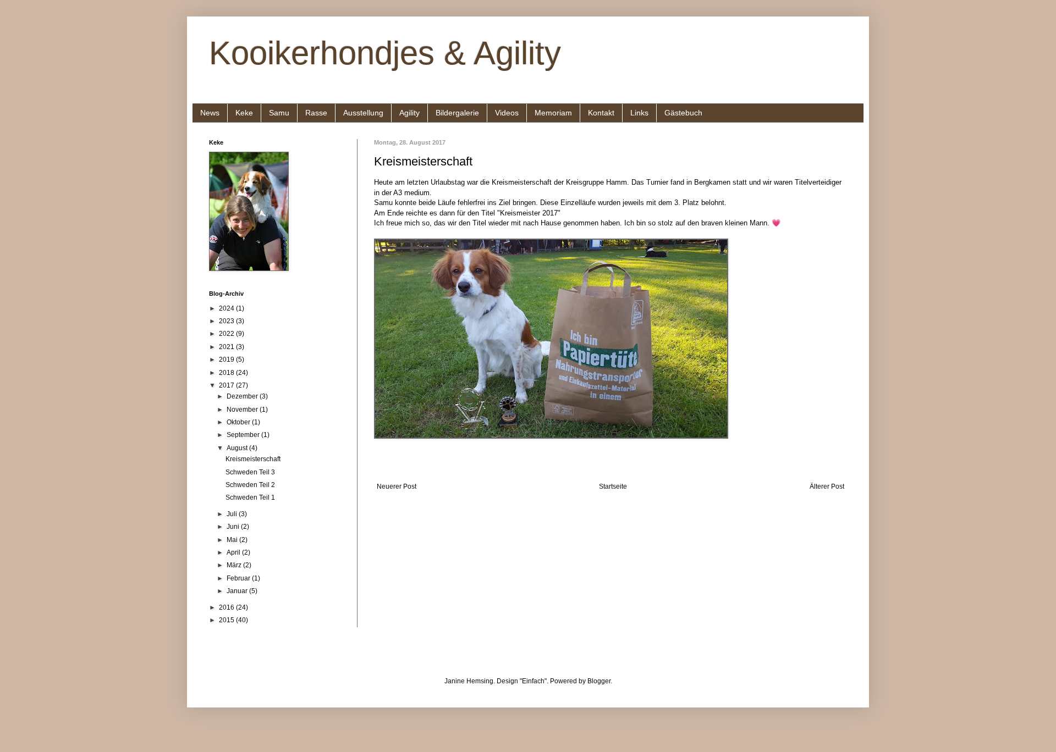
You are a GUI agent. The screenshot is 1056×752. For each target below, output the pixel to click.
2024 (227, 308)
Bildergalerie (457, 112)
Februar (239, 578)
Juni (234, 526)
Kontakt (601, 112)
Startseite (613, 486)
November (243, 409)
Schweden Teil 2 (250, 485)
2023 (227, 321)
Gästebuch (683, 112)
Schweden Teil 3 (250, 472)
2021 (227, 347)
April (234, 552)
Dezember (243, 396)
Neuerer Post (396, 486)
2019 (227, 359)
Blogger (598, 681)
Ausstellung (363, 112)
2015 (227, 620)
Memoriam (553, 112)
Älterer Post (827, 486)
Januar (238, 591)
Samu (279, 112)
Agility (409, 112)
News (209, 112)
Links (639, 112)
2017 (227, 385)
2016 (227, 607)
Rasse (316, 112)
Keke (244, 112)
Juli (233, 514)
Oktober (239, 422)
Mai (233, 540)
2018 (227, 373)
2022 (227, 334)
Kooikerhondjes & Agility (385, 53)
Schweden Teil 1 (250, 497)
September (244, 435)
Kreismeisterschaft (253, 459)
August (238, 448)
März (235, 565)
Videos (507, 112)
